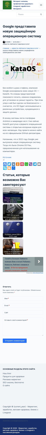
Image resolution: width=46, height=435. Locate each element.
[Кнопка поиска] (41, 14)
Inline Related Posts (38, 273)
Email (7, 305)
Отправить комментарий (14, 341)
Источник (7, 157)
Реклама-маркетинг (12, 379)
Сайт (6, 313)
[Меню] (41, 5)
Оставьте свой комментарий (16, 320)
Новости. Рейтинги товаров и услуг (16, 44)
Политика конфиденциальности (15, 421)
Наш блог (7, 373)
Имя (6, 298)
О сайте (6, 385)
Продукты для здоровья (13, 376)
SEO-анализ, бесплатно (13, 382)
